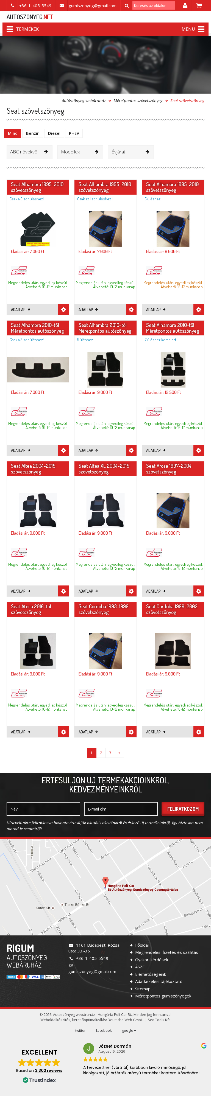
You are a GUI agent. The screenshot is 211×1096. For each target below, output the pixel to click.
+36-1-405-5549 (91, 958)
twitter (80, 1030)
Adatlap (18, 309)
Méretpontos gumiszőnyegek (162, 996)
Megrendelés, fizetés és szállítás (166, 952)
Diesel (54, 133)
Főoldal (141, 945)
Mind (13, 133)
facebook (104, 1030)
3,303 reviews (48, 1070)
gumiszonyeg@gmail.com (92, 971)
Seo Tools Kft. (159, 1019)
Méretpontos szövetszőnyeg (138, 100)
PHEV (74, 133)
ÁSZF (139, 966)
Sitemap (142, 988)
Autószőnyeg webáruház (84, 100)
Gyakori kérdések (151, 959)
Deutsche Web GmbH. (126, 1019)
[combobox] (29, 152)
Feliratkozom (183, 809)
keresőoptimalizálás (89, 1019)
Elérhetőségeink (150, 974)
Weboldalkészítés (55, 1019)
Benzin (33, 133)
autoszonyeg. (30, 17)
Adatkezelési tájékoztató (158, 981)
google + (129, 1030)
